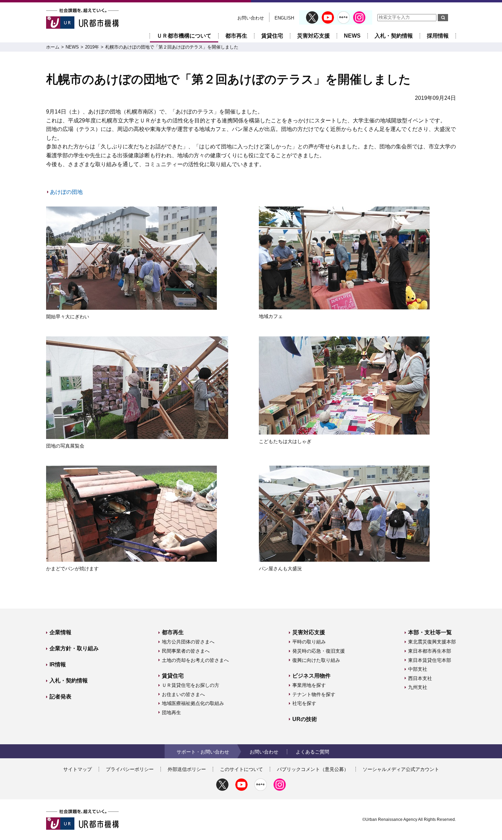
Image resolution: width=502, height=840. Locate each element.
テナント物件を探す (313, 694)
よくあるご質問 (312, 752)
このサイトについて (241, 769)
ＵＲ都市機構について (184, 36)
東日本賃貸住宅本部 (429, 660)
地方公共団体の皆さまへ (188, 641)
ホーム (52, 47)
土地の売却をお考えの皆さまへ (195, 660)
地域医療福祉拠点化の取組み (193, 703)
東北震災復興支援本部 (432, 641)
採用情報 (438, 36)
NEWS (352, 36)
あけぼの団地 (66, 192)
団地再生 (171, 712)
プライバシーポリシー (130, 769)
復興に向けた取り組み (316, 660)
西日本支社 (420, 678)
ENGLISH (284, 18)
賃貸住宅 (272, 36)
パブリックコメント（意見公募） (313, 769)
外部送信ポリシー (187, 769)
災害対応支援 (313, 36)
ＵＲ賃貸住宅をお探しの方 (190, 685)
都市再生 (236, 36)
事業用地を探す (309, 685)
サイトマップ (77, 769)
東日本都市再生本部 (429, 651)
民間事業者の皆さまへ (186, 651)
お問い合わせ (250, 18)
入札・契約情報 (394, 36)
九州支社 (417, 687)
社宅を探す (304, 703)
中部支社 (417, 669)
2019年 (92, 47)
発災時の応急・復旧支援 (318, 651)
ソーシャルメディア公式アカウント (401, 769)
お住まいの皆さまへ (183, 694)
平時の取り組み (309, 641)
